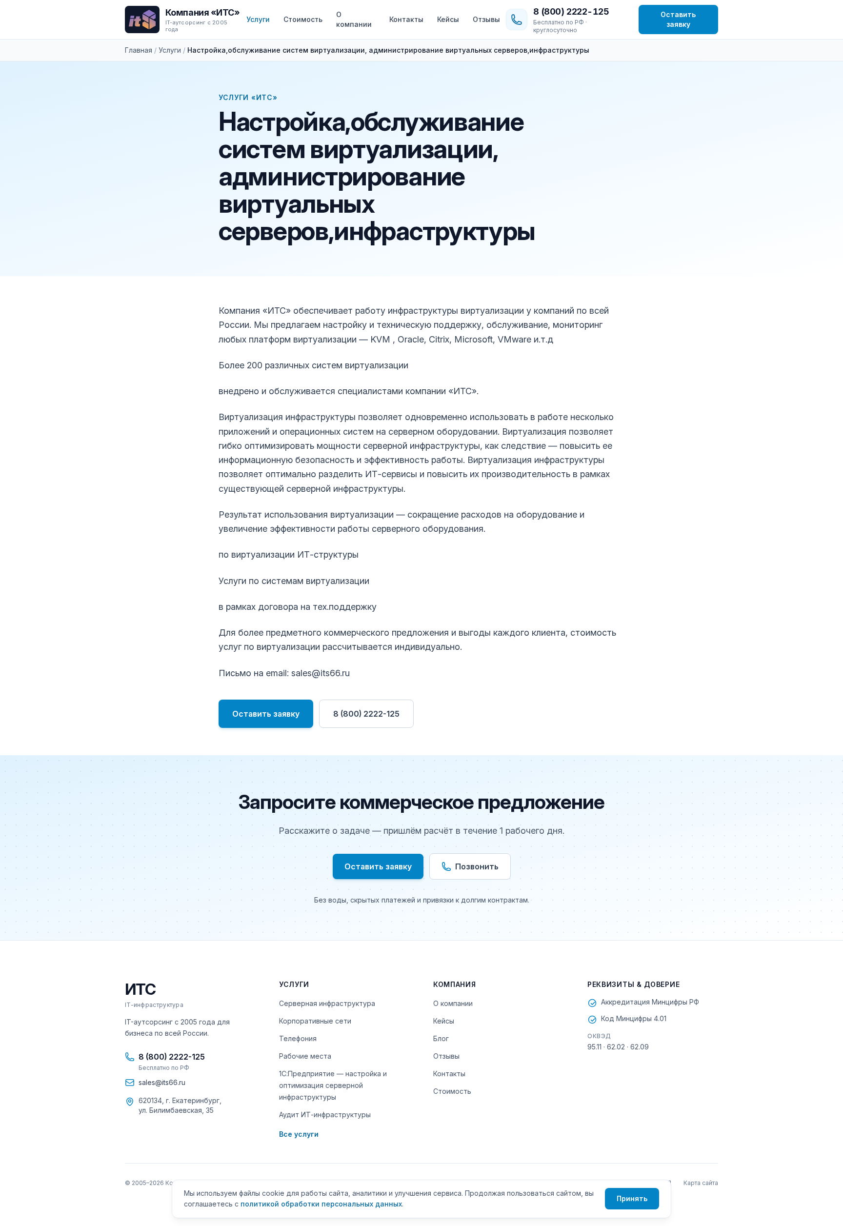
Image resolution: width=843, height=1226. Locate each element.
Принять (632, 1198)
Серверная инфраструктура (327, 1003)
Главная (138, 50)
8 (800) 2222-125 (366, 714)
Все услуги (299, 1134)
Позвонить (477, 866)
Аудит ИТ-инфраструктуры (325, 1114)
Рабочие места (305, 1056)
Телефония (298, 1038)
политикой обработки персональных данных (321, 1204)
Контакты (406, 19)
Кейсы (448, 19)
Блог (441, 1038)
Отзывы (486, 19)
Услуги (258, 19)
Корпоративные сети (315, 1021)
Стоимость (302, 19)
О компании (354, 19)
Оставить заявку (678, 19)
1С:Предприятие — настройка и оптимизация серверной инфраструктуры (333, 1085)
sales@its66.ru (162, 1082)
